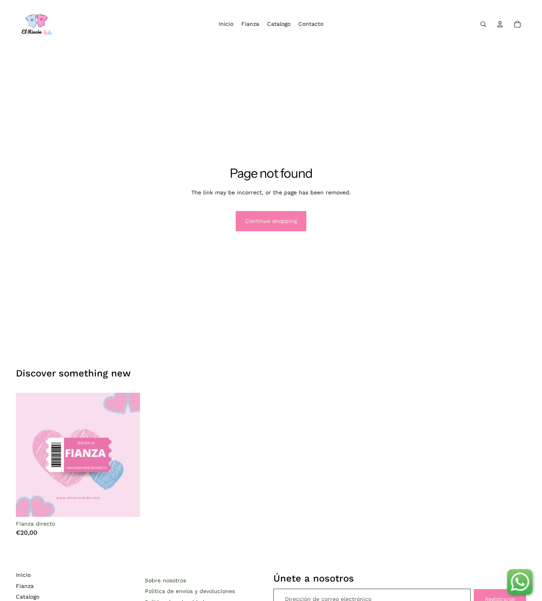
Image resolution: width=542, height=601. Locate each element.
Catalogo (27, 596)
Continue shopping (271, 221)
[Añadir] (128, 504)
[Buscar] (483, 24)
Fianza (25, 586)
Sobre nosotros (165, 580)
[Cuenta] (500, 24)
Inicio (23, 575)
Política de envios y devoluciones (190, 591)
